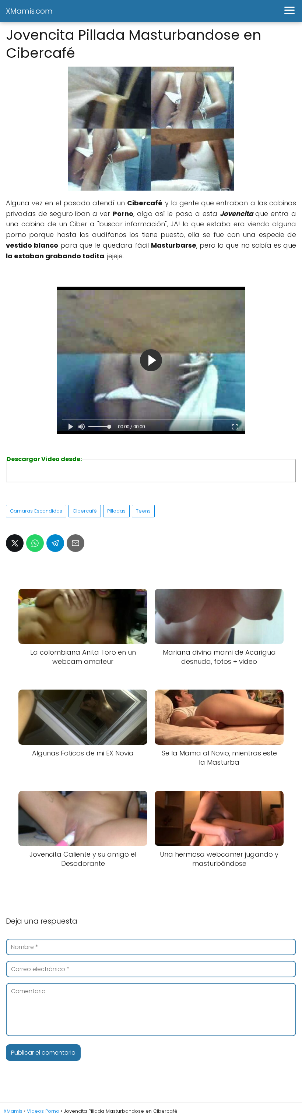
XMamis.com (29, 11)
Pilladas (116, 510)
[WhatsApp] (35, 543)
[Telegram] (55, 543)
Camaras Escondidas (36, 510)
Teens (143, 510)
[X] (15, 543)
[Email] (75, 543)
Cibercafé (85, 510)
